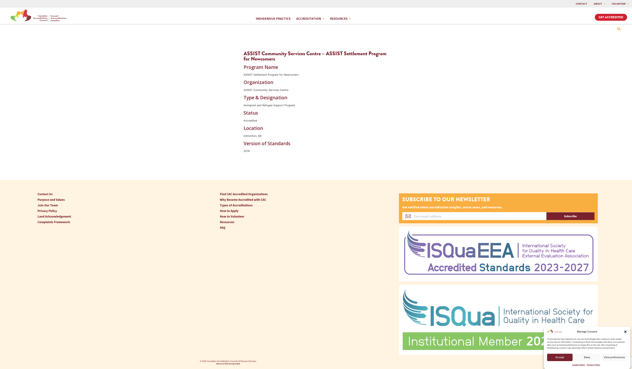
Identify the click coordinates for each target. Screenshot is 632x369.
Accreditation (308, 19)
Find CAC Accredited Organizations (244, 194)
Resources (338, 19)
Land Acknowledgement (54, 216)
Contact (581, 3)
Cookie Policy (578, 365)
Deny (587, 357)
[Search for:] (619, 29)
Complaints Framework (54, 222)
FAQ (222, 228)
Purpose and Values (51, 200)
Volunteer (619, 3)
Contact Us (45, 194)
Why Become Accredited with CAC (243, 200)
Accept (559, 357)
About (598, 3)
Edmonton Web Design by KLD (228, 364)
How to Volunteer (232, 216)
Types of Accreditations (236, 205)
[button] (625, 331)
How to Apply (229, 211)
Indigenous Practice (273, 19)
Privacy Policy (593, 365)
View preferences (614, 357)
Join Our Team (48, 205)
